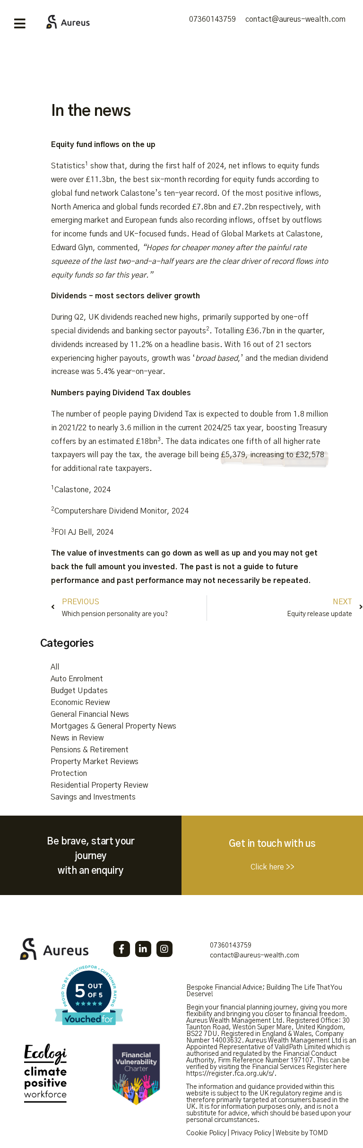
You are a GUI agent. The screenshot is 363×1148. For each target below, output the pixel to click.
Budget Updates (79, 691)
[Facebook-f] (121, 949)
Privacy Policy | (252, 1133)
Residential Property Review (99, 785)
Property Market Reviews (94, 761)
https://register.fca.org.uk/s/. (231, 1073)
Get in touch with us (272, 844)
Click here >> (272, 867)
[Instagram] (164, 949)
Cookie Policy (206, 1133)
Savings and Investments (93, 797)
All (55, 667)
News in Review (77, 738)
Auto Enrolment (77, 679)
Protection (69, 773)
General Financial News (90, 714)
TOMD (319, 1133)
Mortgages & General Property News (113, 726)
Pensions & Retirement (90, 750)
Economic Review (80, 702)
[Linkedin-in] (143, 949)
